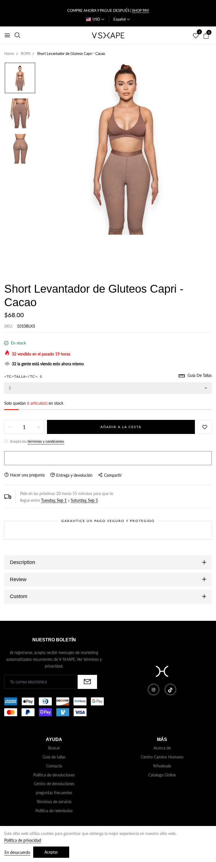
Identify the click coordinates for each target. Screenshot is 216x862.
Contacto (54, 766)
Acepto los (36, 441)
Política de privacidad (22, 840)
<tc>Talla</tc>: (23, 376)
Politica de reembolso (54, 810)
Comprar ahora (108, 458)
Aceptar (51, 852)
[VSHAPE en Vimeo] (170, 689)
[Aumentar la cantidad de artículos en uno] (38, 427)
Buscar (54, 747)
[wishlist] (196, 36)
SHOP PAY (140, 10)
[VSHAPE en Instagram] (153, 689)
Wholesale (162, 766)
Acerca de (162, 747)
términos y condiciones (46, 441)
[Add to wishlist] (205, 427)
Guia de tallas (54, 756)
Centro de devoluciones (54, 783)
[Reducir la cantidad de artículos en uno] (9, 427)
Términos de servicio (54, 801)
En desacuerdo (17, 852)
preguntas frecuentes (54, 792)
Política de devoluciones (54, 775)
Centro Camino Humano (162, 756)
